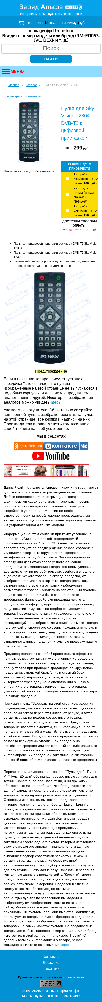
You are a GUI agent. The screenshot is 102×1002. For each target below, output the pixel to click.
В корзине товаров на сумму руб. (56, 23)
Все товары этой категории (23, 96)
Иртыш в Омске (73, 977)
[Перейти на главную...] (51, 7)
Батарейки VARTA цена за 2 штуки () (85, 211)
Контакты (51, 956)
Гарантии (51, 968)
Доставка (51, 962)
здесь (55, 402)
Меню (17, 71)
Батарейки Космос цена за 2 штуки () (86, 179)
